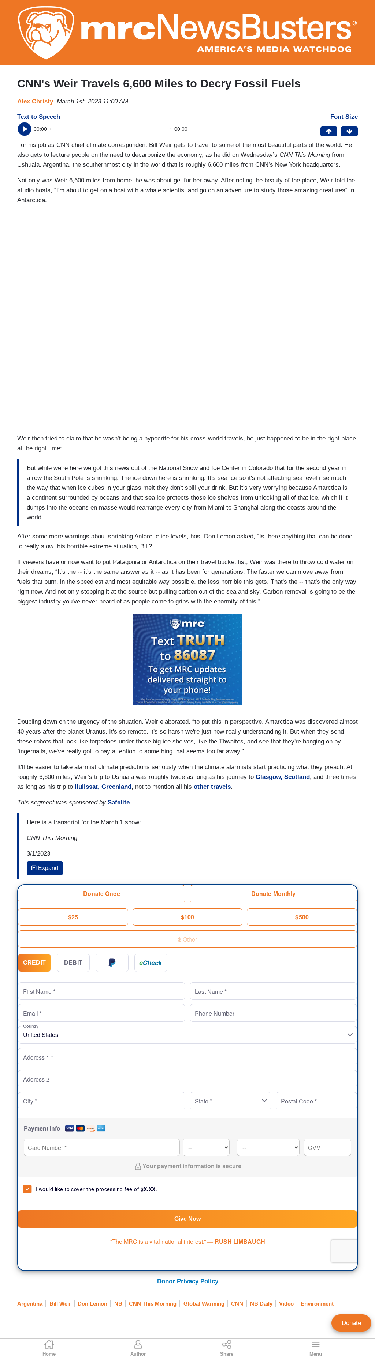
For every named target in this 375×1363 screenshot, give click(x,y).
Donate (351, 1323)
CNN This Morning (153, 1303)
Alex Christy (35, 101)
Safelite (119, 802)
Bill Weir (60, 1303)
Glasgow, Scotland (283, 776)
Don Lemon (92, 1303)
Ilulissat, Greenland (103, 786)
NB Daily (261, 1303)
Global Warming (203, 1303)
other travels (212, 786)
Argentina (29, 1303)
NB (118, 1303)
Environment (317, 1303)
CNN (237, 1303)
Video (286, 1303)
